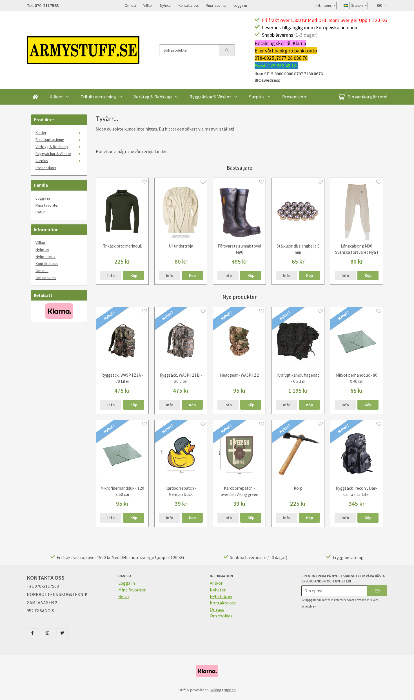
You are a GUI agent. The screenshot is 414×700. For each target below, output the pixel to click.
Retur (40, 212)
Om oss (130, 5)
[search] (227, 50)
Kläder (56, 97)
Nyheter (166, 5)
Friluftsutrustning (98, 97)
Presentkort (294, 97)
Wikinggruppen (223, 689)
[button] (133, 275)
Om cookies (45, 277)
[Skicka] (377, 590)
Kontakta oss (189, 5)
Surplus (256, 97)
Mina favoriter (216, 5)
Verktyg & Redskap (152, 97)
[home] (35, 97)
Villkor (148, 5)
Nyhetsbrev (45, 256)
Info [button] (111, 275)
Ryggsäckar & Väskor (210, 97)
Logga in (240, 5)
